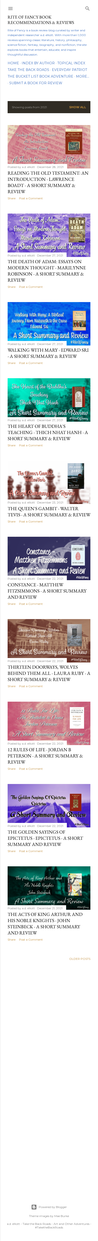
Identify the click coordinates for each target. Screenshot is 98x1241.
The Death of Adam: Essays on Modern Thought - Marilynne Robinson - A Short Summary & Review (47, 270)
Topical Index (71, 63)
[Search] (87, 7)
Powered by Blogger (53, 1207)
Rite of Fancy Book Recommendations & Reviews (41, 19)
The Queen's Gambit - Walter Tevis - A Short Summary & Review (49, 511)
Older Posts (79, 959)
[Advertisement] (49, 1022)
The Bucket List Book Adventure (40, 76)
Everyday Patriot (69, 70)
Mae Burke (61, 1216)
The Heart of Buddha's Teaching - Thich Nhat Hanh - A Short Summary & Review (48, 432)
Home (13, 63)
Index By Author (38, 63)
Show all (77, 107)
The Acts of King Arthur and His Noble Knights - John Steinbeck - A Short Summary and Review (45, 923)
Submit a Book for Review (35, 83)
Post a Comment (31, 198)
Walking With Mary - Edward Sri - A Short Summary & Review (48, 353)
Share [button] (11, 198)
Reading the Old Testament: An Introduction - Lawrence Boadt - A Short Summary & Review (48, 182)
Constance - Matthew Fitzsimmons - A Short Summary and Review (47, 591)
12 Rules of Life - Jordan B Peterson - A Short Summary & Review (45, 755)
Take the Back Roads (28, 70)
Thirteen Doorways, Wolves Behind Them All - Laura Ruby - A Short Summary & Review (49, 673)
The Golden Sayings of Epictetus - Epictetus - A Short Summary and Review (45, 838)
